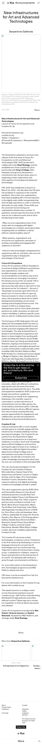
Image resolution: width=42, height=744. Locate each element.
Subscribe (21, 377)
